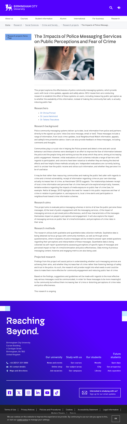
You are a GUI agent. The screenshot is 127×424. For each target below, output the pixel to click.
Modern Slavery (58, 413)
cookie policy (22, 420)
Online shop (57, 367)
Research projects (71, 25)
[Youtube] (47, 392)
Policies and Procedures (50, 410)
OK (115, 419)
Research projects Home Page (18, 37)
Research (18, 25)
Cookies (69, 410)
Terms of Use (10, 410)
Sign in (73, 413)
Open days (116, 363)
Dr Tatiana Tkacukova (49, 120)
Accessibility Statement (88, 410)
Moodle (98, 363)
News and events (54, 363)
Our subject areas (74, 367)
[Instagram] (28, 392)
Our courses (76, 363)
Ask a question (114, 371)
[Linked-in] (38, 392)
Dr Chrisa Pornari (48, 113)
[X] (19, 392)
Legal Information (111, 410)
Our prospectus (114, 367)
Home (7, 25)
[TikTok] (56, 392)
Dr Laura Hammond (49, 116)
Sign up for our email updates (104, 392)
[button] (9, 19)
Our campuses (75, 371)
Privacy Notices (27, 410)
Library (98, 371)
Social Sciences (32, 25)
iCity (99, 367)
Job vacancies (56, 371)
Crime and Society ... (51, 25)
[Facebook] (9, 392)
